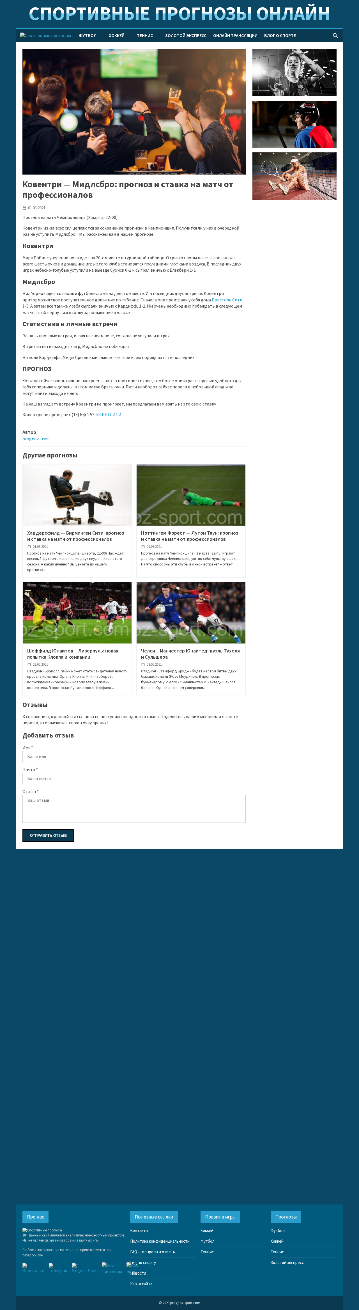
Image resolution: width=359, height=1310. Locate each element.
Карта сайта (141, 1284)
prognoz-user (35, 439)
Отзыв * (30, 792)
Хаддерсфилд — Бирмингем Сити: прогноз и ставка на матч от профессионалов (75, 536)
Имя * (27, 748)
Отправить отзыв (48, 835)
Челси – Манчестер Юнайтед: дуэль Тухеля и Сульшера (190, 654)
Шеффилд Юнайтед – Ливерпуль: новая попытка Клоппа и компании (72, 654)
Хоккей (117, 36)
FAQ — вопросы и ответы (153, 1252)
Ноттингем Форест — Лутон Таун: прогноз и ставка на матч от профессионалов (189, 536)
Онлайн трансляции (235, 36)
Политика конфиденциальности (160, 1241)
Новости (138, 1273)
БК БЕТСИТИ (108, 415)
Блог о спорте (280, 36)
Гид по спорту (143, 1263)
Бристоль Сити (227, 300)
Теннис (145, 36)
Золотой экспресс (185, 36)
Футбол (87, 36)
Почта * (30, 770)
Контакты (139, 1231)
